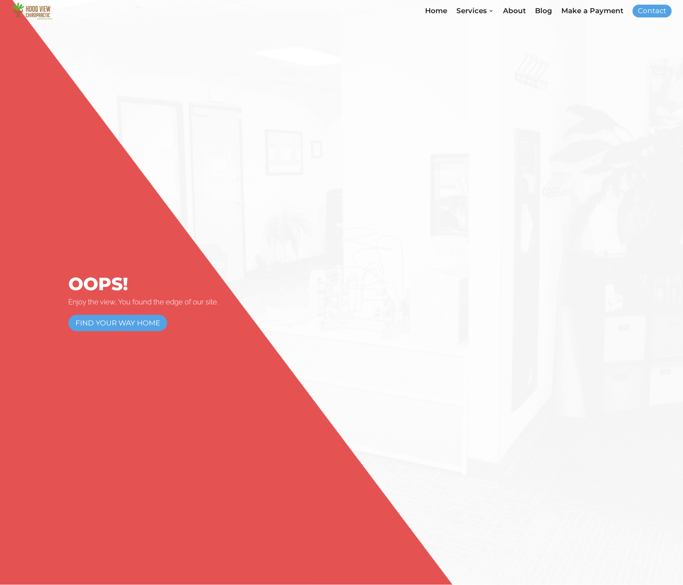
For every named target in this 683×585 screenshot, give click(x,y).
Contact (652, 11)
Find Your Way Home (117, 323)
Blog (543, 11)
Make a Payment (592, 11)
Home (436, 11)
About (514, 11)
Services (471, 11)
